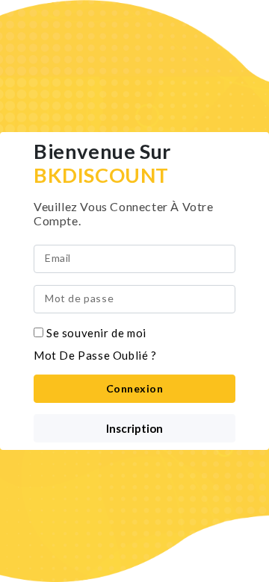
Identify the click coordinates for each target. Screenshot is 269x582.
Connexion (135, 388)
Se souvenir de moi (96, 333)
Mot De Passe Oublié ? (95, 355)
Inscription (134, 428)
